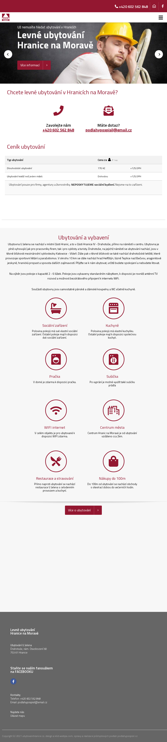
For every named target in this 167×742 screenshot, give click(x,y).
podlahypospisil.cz (127, 736)
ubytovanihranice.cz (33, 736)
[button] (159, 54)
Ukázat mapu (17, 716)
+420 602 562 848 (58, 130)
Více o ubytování (79, 510)
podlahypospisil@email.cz (109, 130)
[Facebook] (162, 6)
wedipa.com (66, 736)
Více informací (30, 65)
